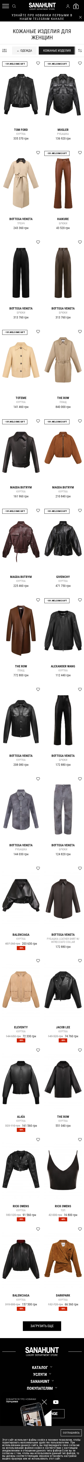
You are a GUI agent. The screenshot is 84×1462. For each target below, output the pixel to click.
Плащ (63, 402)
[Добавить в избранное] (35, 65)
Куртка (21, 134)
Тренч (21, 223)
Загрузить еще (42, 1326)
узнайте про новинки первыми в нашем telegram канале (42, 17)
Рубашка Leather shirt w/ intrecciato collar (63, 941)
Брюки (63, 223)
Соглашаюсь (71, 1432)
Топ (63, 1210)
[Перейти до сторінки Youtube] (55, 1402)
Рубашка (63, 134)
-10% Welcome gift (15, 64)
